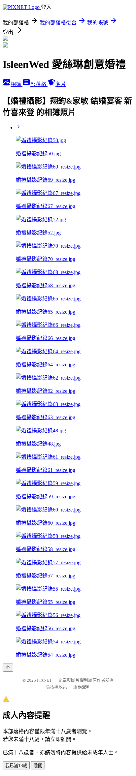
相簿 (16, 84)
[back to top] (8, 668)
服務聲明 (81, 686)
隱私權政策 (56, 686)
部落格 (39, 84)
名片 (60, 84)
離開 (38, 765)
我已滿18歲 (16, 765)
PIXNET (44, 680)
